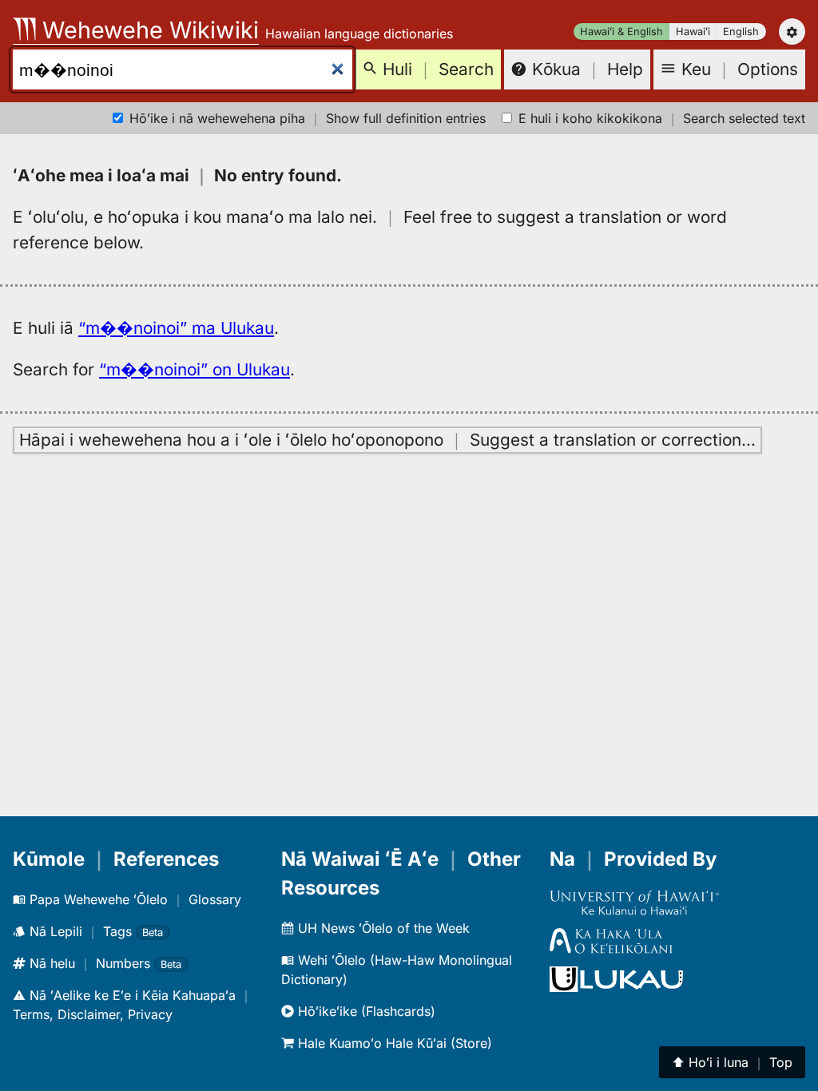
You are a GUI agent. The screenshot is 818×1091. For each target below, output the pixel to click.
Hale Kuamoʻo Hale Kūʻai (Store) (393, 1043)
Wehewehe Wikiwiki (147, 30)
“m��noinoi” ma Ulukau (176, 328)
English (741, 32)
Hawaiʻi (693, 32)
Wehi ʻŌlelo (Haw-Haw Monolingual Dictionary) (396, 969)
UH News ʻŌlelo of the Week (382, 928)
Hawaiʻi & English (621, 32)
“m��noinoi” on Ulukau (194, 369)
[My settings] (792, 31)
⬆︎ (732, 1062)
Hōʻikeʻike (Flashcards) (364, 1011)
